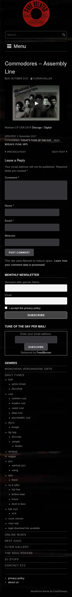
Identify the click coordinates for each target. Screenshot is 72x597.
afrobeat (12, 451)
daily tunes (14, 375)
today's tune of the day (36, 140)
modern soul (18, 403)
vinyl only (13, 523)
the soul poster (19, 553)
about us (13, 582)
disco (11, 422)
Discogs (37, 127)
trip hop (16, 489)
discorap (16, 436)
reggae (12, 456)
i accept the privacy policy (25, 308)
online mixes (15, 534)
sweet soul (18, 408)
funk (18, 144)
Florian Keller (42, 78)
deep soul (17, 413)
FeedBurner (44, 352)
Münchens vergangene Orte (28, 368)
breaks (9, 144)
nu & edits (14, 485)
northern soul (19, 398)
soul (10, 394)
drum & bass (19, 504)
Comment (12, 177)
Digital (47, 127)
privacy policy (16, 578)
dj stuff (12, 559)
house (15, 499)
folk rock (13, 509)
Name (9, 205)
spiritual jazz (19, 465)
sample (16, 441)
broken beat (18, 494)
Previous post (16, 152)
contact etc (15, 565)
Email (9, 220)
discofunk (17, 389)
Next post (58, 152)
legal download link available (24, 528)
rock (14, 513)
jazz (10, 461)
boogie (15, 427)
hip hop (12, 432)
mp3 (25, 144)
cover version (15, 518)
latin (10, 475)
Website (10, 235)
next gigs (13, 540)
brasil (15, 480)
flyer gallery (17, 546)
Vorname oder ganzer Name (22, 282)
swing (15, 470)
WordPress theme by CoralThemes (49, 591)
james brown (19, 384)
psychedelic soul (21, 417)
